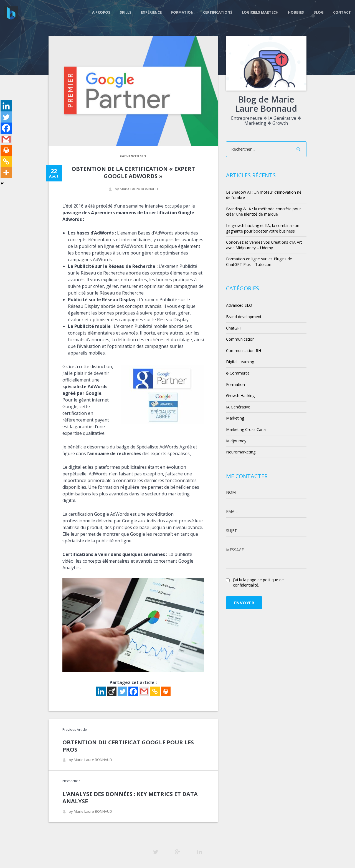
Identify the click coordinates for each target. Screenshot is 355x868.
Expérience (151, 12)
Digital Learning (240, 361)
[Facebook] (133, 691)
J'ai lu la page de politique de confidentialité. (258, 582)
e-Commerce (238, 373)
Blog (318, 12)
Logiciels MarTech (260, 12)
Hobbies (296, 12)
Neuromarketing (240, 452)
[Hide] (2, 183)
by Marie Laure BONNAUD (136, 189)
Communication (240, 339)
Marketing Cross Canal (246, 429)
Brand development (244, 316)
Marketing (235, 418)
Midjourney (236, 440)
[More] (6, 172)
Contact (342, 12)
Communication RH (243, 350)
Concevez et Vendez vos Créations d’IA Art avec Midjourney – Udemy (264, 245)
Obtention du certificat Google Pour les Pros (128, 746)
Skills (125, 12)
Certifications (217, 12)
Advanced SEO (239, 305)
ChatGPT (234, 328)
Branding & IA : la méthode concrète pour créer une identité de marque (263, 211)
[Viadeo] (111, 691)
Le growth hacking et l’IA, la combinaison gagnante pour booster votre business (262, 228)
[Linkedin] (101, 691)
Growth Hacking (240, 395)
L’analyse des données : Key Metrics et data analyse (130, 797)
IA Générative (238, 407)
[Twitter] (122, 691)
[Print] (166, 691)
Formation (182, 12)
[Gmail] (144, 691)
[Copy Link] (155, 691)
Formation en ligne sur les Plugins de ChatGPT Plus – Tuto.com (259, 261)
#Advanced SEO (133, 156)
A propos (101, 12)
